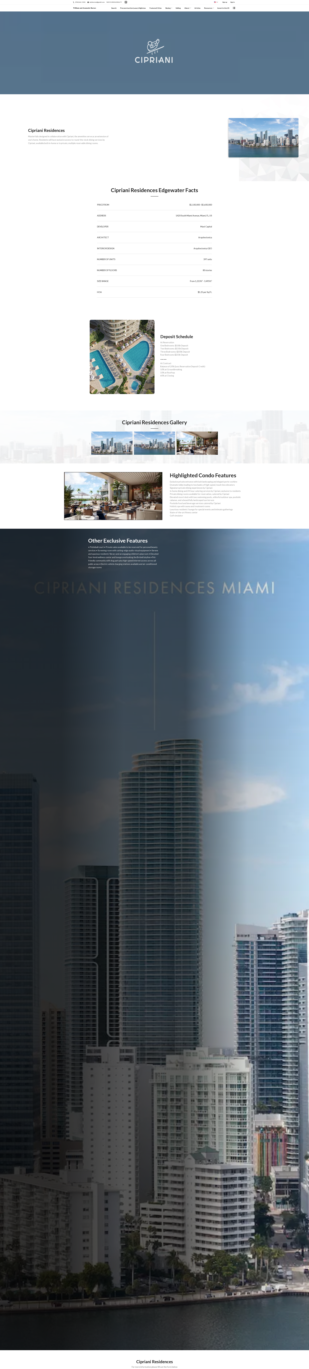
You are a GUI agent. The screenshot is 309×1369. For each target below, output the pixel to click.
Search (113, 8)
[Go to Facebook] (126, 2)
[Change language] (216, 2)
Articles (197, 8)
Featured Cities (156, 8)
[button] (112, 443)
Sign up (224, 2)
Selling (178, 8)
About (186, 8)
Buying (168, 8)
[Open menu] (234, 8)
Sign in (232, 2)
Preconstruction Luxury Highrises (133, 8)
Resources (208, 8)
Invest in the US (223, 8)
